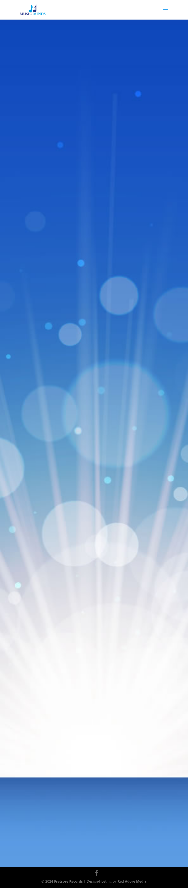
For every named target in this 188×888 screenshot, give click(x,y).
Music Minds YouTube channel (61, 548)
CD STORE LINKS (94, 180)
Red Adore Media (132, 881)
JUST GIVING (94, 160)
